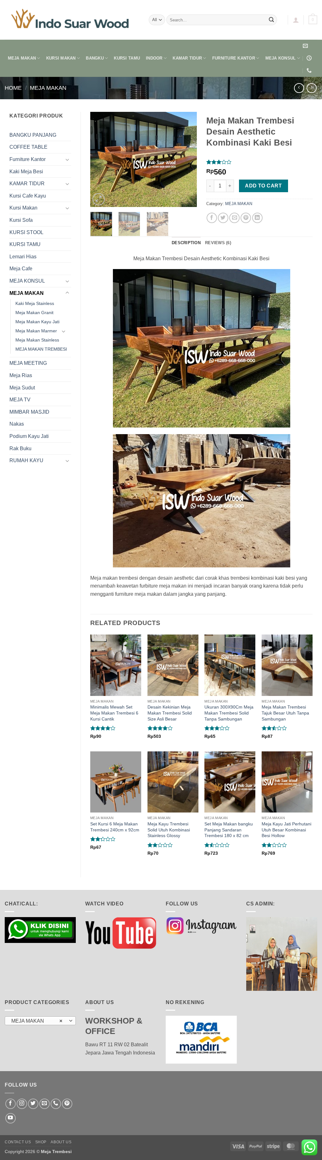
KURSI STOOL (26, 232)
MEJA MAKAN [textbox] (37, 1021)
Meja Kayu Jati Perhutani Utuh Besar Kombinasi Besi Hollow (286, 829)
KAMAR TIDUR (187, 58)
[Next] (186, 159)
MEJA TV (20, 399)
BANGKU (95, 58)
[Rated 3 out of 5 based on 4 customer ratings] (259, 161)
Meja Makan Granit (34, 312)
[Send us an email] (44, 1104)
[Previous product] (311, 88)
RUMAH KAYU (26, 460)
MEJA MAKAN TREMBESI (41, 349)
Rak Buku (20, 448)
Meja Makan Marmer (36, 330)
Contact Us (18, 1142)
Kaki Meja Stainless (34, 303)
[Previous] (100, 159)
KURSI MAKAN (61, 58)
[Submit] (271, 19)
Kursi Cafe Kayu (27, 195)
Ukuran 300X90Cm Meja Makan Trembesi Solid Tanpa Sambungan (228, 712)
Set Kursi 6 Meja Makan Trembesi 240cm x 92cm (114, 826)
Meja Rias (20, 375)
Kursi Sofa (21, 220)
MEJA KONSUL (280, 58)
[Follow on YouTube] (10, 1118)
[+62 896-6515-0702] (310, 70)
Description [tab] (186, 242)
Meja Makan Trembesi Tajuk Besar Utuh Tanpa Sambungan (285, 712)
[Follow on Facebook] (10, 1104)
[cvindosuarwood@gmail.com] (306, 46)
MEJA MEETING (28, 363)
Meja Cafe (20, 268)
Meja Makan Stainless (37, 339)
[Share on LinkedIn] (257, 218)
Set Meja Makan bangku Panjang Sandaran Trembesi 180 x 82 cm (228, 829)
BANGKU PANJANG (32, 135)
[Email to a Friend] (234, 218)
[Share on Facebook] (212, 218)
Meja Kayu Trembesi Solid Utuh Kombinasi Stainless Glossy (168, 829)
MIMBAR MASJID (29, 412)
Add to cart (263, 185)
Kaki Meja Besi (26, 171)
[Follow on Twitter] (33, 1104)
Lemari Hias (22, 256)
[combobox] (40, 1020)
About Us (61, 1142)
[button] (296, 20)
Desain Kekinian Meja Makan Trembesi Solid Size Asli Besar (169, 712)
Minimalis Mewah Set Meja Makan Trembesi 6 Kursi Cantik (114, 712)
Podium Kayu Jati (29, 436)
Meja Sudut (22, 387)
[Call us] (56, 1104)
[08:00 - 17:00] (310, 58)
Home (13, 87)
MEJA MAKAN (22, 58)
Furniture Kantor (27, 159)
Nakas (16, 424)
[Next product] (299, 88)
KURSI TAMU (127, 58)
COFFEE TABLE (28, 147)
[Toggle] (67, 159)
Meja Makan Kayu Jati (37, 321)
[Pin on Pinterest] (246, 218)
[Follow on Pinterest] (67, 1104)
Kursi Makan (23, 207)
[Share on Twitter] (223, 218)
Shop (41, 1142)
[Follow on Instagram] (22, 1104)
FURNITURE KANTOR (233, 58)
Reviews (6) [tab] (218, 242)
